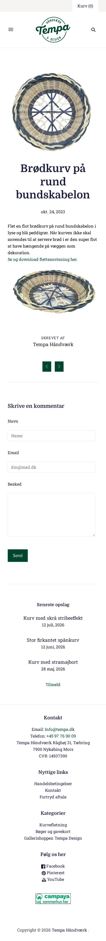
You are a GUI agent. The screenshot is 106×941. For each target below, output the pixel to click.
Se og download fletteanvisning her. (43, 259)
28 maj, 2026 (53, 668)
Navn (13, 421)
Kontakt (53, 790)
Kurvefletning (53, 824)
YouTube (55, 879)
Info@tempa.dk (60, 729)
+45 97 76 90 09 (61, 736)
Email (13, 452)
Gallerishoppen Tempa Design (53, 838)
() (85, 5)
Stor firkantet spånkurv (53, 640)
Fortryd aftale (53, 796)
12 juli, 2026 (53, 624)
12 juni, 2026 (53, 646)
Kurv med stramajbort (53, 662)
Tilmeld (53, 684)
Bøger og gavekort (53, 831)
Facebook (55, 866)
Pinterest (55, 872)
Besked (15, 484)
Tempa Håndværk (69, 930)
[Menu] (11, 30)
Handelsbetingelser (53, 783)
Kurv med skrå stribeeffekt (53, 618)
